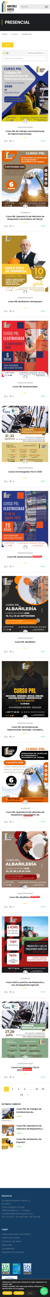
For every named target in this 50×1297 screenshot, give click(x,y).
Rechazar (19, 1293)
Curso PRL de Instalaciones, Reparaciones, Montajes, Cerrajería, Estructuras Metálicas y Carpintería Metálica (25, 728)
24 (21, 1094)
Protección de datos (11, 1241)
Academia (25, 212)
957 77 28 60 (8, 1217)
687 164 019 (35, 1217)
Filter (7, 45)
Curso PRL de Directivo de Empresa (25, 301)
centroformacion (25, 127)
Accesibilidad (8, 1248)
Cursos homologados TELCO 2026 (25, 472)
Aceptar (7, 1293)
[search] (45, 58)
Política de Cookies (11, 1237)
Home (4, 34)
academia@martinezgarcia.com (17, 1213)
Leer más (25, 93)
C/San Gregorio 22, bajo (13, 1207)
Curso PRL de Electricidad (25, 386)
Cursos (14, 34)
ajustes (21, 1289)
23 (43, 1089)
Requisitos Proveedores (13, 1252)
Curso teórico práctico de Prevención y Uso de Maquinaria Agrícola (25, 983)
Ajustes (30, 1293)
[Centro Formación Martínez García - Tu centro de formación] (9, 6)
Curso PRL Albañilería (25, 642)
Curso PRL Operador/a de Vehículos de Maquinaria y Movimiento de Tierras (25, 217)
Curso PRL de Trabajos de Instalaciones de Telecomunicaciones (25, 132)
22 (37, 1089)
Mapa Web (7, 1245)
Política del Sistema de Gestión (16, 1234)
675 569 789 (22, 1217)
